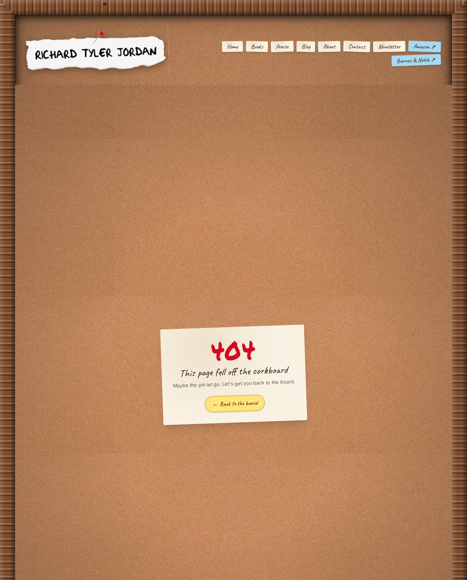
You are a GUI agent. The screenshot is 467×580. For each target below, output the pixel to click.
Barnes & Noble (416, 60)
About (329, 47)
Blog (306, 46)
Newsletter (389, 46)
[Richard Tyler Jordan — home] (97, 53)
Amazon (424, 46)
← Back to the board (234, 403)
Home (232, 47)
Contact (356, 46)
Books (257, 47)
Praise (282, 46)
